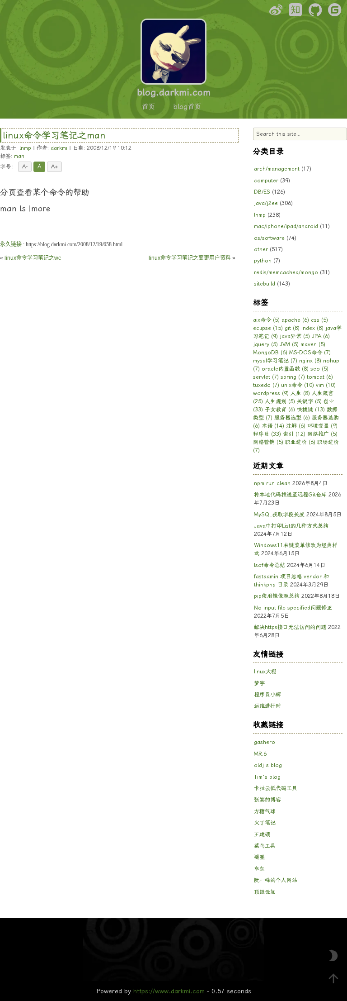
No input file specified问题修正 (293, 608)
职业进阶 (300, 442)
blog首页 (187, 107)
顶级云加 (265, 892)
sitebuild (264, 284)
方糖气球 (265, 811)
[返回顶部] (333, 978)
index (312, 328)
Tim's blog (267, 777)
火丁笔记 (265, 823)
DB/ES (262, 192)
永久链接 (11, 244)
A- (25, 166)
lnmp (25, 148)
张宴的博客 (267, 799)
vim (326, 385)
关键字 (309, 401)
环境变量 (322, 426)
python (263, 260)
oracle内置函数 (285, 369)
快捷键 (311, 409)
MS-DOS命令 (310, 352)
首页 (148, 107)
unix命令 (297, 385)
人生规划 (280, 401)
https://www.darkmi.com (169, 991)
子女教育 (280, 409)
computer (266, 180)
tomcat (320, 377)
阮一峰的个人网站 (275, 880)
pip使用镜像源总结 (277, 596)
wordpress (271, 393)
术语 (273, 426)
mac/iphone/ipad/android (286, 226)
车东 (259, 869)
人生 (300, 393)
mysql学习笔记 (275, 361)
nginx (310, 361)
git (292, 328)
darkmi (59, 148)
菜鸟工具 (265, 846)
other (261, 249)
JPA (321, 336)
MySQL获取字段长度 (279, 514)
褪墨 (259, 857)
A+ (54, 166)
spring (293, 377)
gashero (264, 742)
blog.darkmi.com (174, 92)
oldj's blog (268, 765)
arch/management (277, 169)
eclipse (268, 328)
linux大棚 (265, 671)
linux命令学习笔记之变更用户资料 (190, 258)
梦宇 (259, 683)
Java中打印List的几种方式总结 (291, 526)
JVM (289, 344)
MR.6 (260, 754)
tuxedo (266, 385)
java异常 (295, 336)
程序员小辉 (267, 694)
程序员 (267, 434)
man (19, 156)
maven (312, 344)
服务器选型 (292, 418)
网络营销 (268, 442)
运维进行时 (267, 706)
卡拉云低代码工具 (275, 788)
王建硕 (262, 834)
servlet (266, 377)
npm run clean (272, 483)
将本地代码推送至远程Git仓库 (290, 494)
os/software (269, 238)
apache (295, 320)
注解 (295, 426)
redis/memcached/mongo (286, 272)
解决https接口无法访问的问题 (290, 627)
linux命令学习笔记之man (54, 135)
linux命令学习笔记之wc (33, 258)
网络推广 (322, 434)
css (319, 320)
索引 (294, 434)
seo (319, 369)
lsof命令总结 (269, 565)
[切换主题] (333, 956)
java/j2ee (266, 203)
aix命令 (266, 320)
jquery (265, 344)
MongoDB (270, 352)
